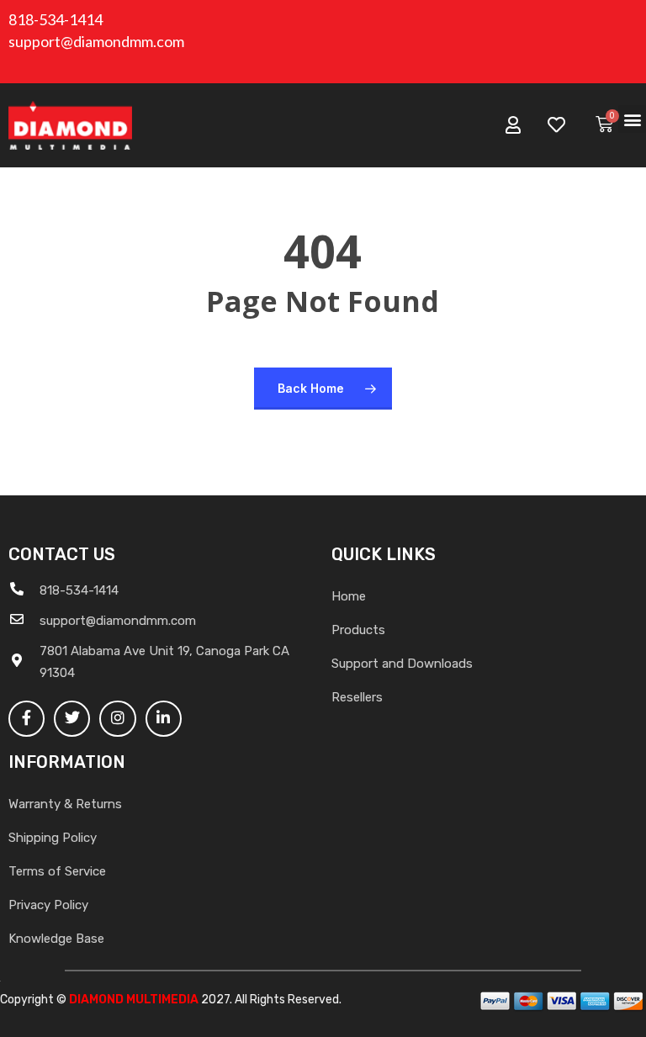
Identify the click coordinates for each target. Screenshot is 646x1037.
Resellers (357, 697)
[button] (632, 119)
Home (348, 596)
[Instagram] (117, 719)
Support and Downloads (402, 663)
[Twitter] (72, 719)
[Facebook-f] (26, 719)
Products (358, 630)
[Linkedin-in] (164, 719)
